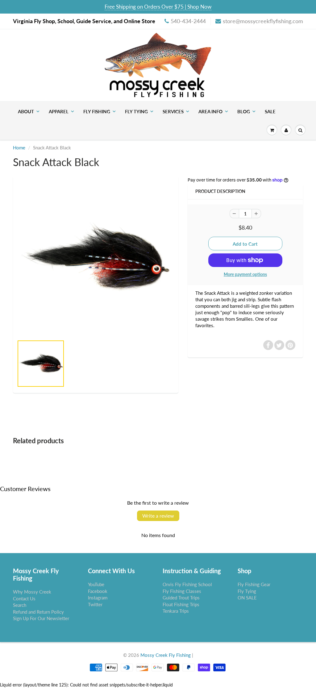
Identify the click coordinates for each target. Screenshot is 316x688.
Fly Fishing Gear (254, 584)
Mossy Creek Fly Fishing (165, 655)
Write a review (158, 516)
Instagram (97, 597)
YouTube (96, 584)
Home (19, 147)
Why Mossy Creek (32, 591)
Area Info (210, 111)
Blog (243, 111)
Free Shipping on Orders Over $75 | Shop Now (158, 6)
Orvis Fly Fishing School (187, 584)
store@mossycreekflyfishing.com (263, 21)
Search (19, 605)
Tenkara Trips (176, 611)
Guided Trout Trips (181, 597)
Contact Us (24, 598)
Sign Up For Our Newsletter (41, 618)
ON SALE (247, 597)
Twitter (95, 604)
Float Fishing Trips (181, 604)
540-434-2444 (188, 21)
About (26, 111)
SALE (270, 111)
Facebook (97, 591)
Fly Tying (136, 111)
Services (173, 111)
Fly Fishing (96, 111)
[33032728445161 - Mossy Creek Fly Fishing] (96, 259)
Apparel (59, 111)
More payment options (245, 274)
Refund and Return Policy (38, 612)
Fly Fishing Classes (182, 591)
